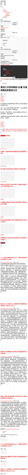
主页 (4, 9)
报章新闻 (8, 15)
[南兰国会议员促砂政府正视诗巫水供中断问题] (8, 164)
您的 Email (15, 32)
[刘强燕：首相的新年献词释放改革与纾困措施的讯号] (8, 147)
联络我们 (5, 17)
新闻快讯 (5, 11)
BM (4, 45)
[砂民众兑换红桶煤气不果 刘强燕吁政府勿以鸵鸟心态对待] (8, 215)
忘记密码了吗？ (4, 27)
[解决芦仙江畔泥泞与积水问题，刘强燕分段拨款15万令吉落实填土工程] (8, 180)
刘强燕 (4, 79)
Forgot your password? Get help (7, 55)
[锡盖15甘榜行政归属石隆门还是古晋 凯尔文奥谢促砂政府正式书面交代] (5, 393)
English (4, 43)
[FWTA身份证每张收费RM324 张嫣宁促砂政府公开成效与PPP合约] (5, 254)
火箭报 (7, 14)
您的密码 (15, 24)
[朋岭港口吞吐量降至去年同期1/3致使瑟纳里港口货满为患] (5, 348)
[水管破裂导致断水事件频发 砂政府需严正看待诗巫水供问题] (8, 197)
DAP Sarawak (9, 12)
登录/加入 (5, 40)
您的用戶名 (15, 22)
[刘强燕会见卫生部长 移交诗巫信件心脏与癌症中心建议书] (8, 233)
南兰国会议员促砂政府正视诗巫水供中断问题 (13, 169)
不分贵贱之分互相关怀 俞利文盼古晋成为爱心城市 (15, 129)
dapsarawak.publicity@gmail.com (12, 429)
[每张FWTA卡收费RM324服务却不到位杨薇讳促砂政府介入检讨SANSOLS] (5, 301)
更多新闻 (7, 135)
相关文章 (3, 135)
